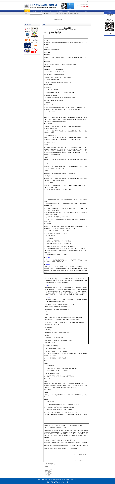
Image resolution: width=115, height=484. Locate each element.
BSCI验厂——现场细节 (49, 469)
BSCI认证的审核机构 (48, 471)
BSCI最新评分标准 (48, 473)
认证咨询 (51, 11)
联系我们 (85, 11)
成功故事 (68, 11)
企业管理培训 (60, 11)
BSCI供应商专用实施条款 (52, 464)
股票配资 (71, 479)
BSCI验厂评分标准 (48, 475)
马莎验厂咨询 (76, 13)
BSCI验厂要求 (47, 474)
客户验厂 (43, 11)
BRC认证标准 (79, 1)
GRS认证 (89, 1)
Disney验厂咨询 (71, 13)
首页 (27, 11)
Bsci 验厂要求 (84, 1)
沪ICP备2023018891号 (64, 481)
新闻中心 (76, 11)
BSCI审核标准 (50, 463)
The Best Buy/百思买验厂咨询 (62, 13)
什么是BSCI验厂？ (48, 470)
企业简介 (35, 11)
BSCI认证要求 (47, 472)
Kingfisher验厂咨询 (53, 13)
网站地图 (67, 479)
